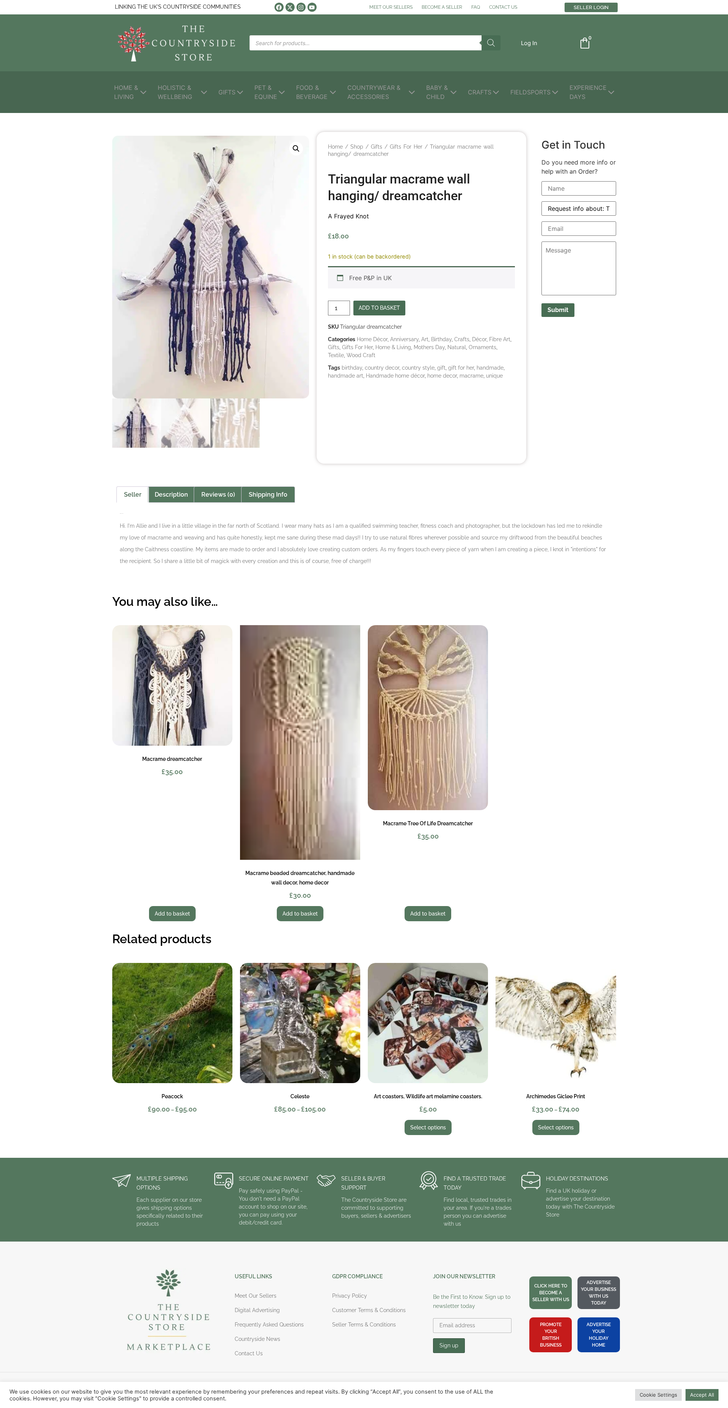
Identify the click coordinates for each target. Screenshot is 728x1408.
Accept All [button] (702, 1395)
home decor (442, 376)
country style (418, 368)
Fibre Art (499, 339)
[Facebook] (279, 7)
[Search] (491, 42)
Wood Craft (361, 355)
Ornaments (482, 347)
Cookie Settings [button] (658, 1395)
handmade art (345, 376)
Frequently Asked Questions (269, 1325)
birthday (352, 368)
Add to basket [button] (172, 914)
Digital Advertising (257, 1310)
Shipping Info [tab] (268, 494)
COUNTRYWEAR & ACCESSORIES (373, 92)
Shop (356, 147)
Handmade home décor (395, 376)
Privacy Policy (349, 1296)
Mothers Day (429, 347)
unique (494, 376)
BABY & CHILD (437, 92)
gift (441, 368)
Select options (428, 1127)
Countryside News (257, 1339)
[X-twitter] (290, 7)
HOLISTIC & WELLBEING (175, 92)
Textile (336, 355)
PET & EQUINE (265, 92)
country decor (382, 368)
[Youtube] (312, 7)
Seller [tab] (132, 494)
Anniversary (404, 339)
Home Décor (372, 339)
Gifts (376, 147)
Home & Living (393, 347)
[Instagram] (301, 7)
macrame (471, 376)
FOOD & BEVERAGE (312, 92)
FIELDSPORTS (530, 92)
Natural (456, 347)
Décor (479, 339)
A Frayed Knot (348, 216)
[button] (529, 43)
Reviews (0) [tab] (218, 494)
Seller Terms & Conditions (364, 1325)
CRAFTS (479, 92)
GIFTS (226, 92)
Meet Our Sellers (255, 1296)
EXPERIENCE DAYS (588, 92)
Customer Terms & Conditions (369, 1310)
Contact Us (249, 1353)
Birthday (441, 339)
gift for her (461, 368)
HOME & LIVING (126, 92)
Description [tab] (171, 494)
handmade (490, 368)
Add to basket (379, 308)
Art (424, 339)
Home (335, 147)
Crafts (461, 339)
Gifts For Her (406, 147)
